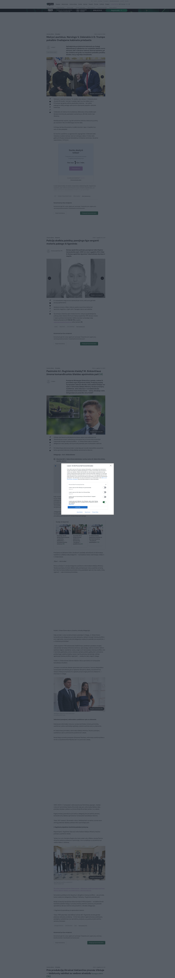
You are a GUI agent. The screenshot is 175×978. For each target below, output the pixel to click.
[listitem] (87, 484)
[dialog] (87, 489)
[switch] (104, 487)
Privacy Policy (95, 512)
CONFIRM (77, 507)
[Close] (111, 466)
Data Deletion (80, 512)
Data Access (87, 512)
